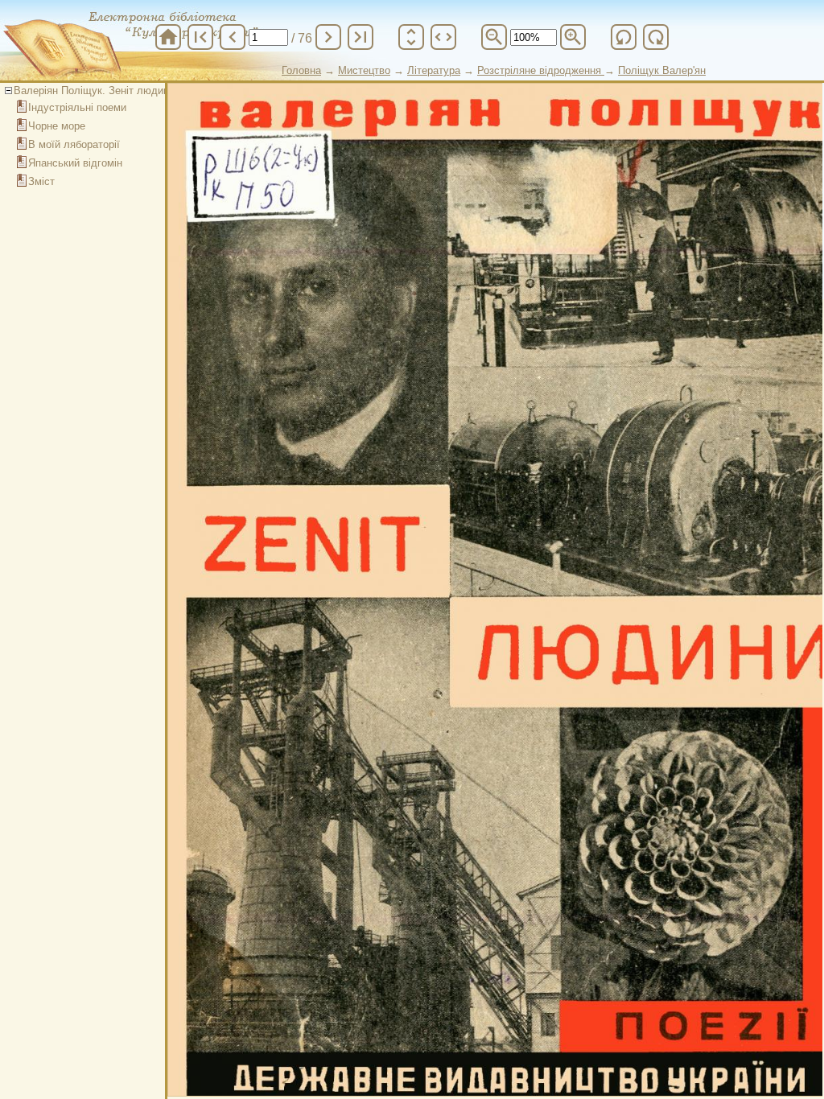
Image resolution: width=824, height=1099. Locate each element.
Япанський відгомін (75, 163)
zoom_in (573, 37)
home (168, 37)
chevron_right (328, 37)
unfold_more (411, 37)
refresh (623, 37)
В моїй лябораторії (74, 144)
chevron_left (232, 37)
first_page (200, 37)
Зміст (41, 181)
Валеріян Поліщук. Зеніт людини (94, 90)
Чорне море (56, 126)
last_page (360, 37)
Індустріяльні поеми (77, 107)
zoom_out (494, 37)
